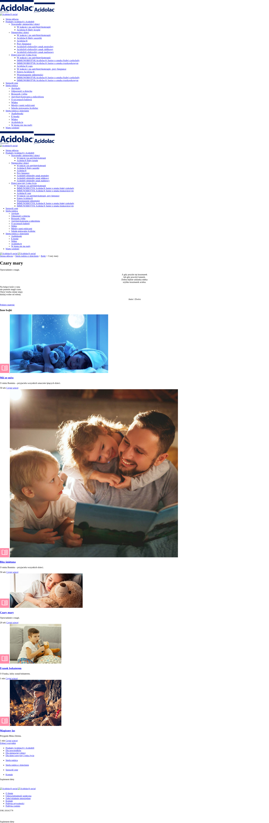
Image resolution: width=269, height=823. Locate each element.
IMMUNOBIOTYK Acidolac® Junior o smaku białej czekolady (48, 60)
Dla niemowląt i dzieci (15, 753)
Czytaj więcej (12, 388)
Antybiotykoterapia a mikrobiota (27, 96)
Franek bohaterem (10, 668)
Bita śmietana (8, 561)
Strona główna (12, 19)
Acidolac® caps (25, 66)
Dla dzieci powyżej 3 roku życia (20, 755)
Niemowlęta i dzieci (20, 32)
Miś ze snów (7, 377)
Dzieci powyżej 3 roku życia (24, 55)
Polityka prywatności (15, 803)
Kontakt (9, 774)
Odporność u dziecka (21, 91)
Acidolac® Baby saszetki (29, 38)
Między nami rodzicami (23, 105)
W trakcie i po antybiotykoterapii (34, 26)
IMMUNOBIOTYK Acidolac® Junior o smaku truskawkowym (47, 63)
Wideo (14, 102)
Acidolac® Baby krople (28, 29)
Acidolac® (22, 41)
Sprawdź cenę (12, 83)
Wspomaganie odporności (30, 74)
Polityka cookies (13, 806)
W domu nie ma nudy (21, 125)
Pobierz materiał (7, 305)
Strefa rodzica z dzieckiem (17, 111)
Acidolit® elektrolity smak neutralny (35, 46)
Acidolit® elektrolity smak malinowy (35, 52)
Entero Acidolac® (26, 71)
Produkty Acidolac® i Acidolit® (20, 21)
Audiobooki (17, 113)
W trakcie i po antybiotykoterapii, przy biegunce (41, 69)
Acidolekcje (17, 122)
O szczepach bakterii (21, 99)
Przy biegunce (24, 43)
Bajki (43, 256)
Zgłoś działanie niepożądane (18, 798)
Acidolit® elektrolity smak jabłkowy (35, 49)
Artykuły (15, 88)
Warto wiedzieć (12, 128)
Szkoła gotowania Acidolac (24, 108)
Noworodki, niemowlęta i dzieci (25, 24)
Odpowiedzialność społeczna (18, 796)
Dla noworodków (13, 750)
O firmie (9, 793)
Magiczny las (7, 730)
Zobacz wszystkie (8, 743)
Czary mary (7, 612)
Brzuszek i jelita (19, 94)
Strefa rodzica (12, 85)
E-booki (15, 116)
